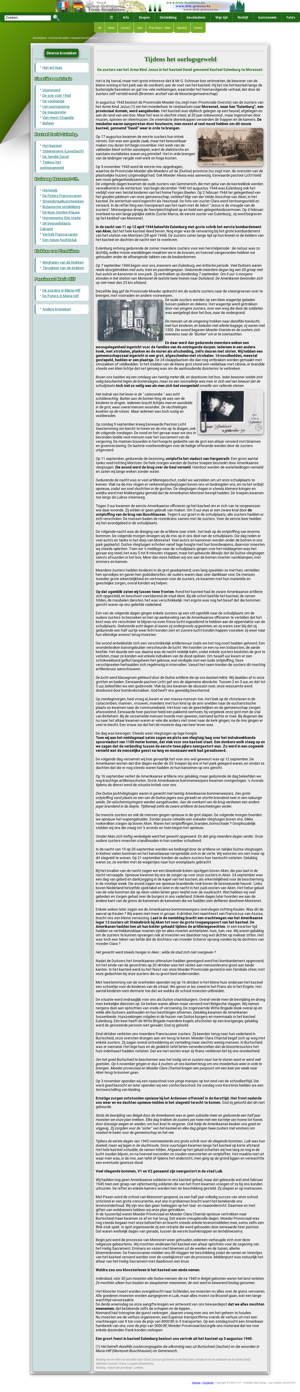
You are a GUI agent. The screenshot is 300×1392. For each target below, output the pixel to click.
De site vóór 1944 (56, 95)
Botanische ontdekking (61, 207)
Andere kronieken (56, 309)
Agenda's (182, 28)
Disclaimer (208, 1382)
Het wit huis (52, 67)
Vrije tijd (222, 17)
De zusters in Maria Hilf (61, 290)
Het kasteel (52, 145)
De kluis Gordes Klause (61, 212)
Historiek (49, 190)
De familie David (55, 157)
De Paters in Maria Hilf (60, 296)
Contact (125, 28)
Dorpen (144, 17)
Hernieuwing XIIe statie (61, 218)
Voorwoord (51, 90)
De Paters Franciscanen (62, 196)
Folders (198, 28)
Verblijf (243, 17)
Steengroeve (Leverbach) (63, 151)
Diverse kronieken (62, 53)
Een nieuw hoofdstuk (59, 240)
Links (140, 28)
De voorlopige (53, 101)
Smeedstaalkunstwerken (63, 201)
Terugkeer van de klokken (63, 268)
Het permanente (56, 106)
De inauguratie (54, 112)
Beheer (48, 123)
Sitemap (196, 1382)
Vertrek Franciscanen (60, 234)
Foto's (291, 17)
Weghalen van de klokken (63, 262)
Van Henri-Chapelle (58, 117)
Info (126, 17)
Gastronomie (267, 17)
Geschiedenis (196, 17)
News (111, 28)
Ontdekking (168, 17)
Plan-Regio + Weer (159, 28)
